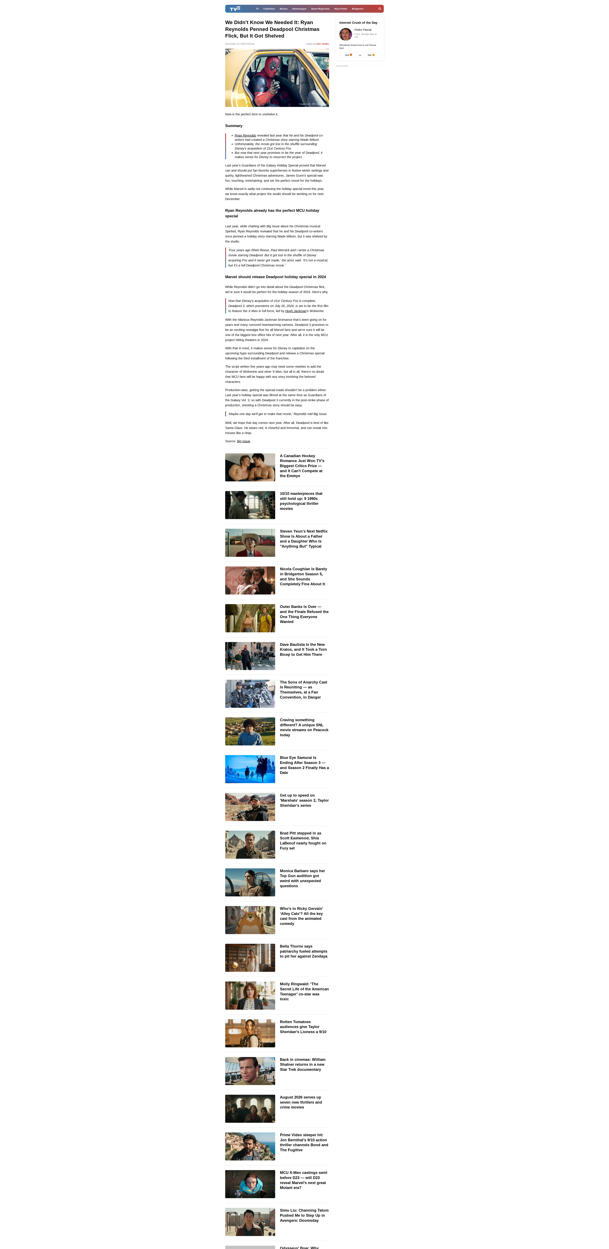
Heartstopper (299, 8)
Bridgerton (357, 8)
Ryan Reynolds (245, 135)
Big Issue (243, 441)
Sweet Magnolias (320, 8)
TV (257, 8)
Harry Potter (340, 8)
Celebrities (269, 8)
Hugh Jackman (295, 311)
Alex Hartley (322, 43)
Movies (284, 8)
